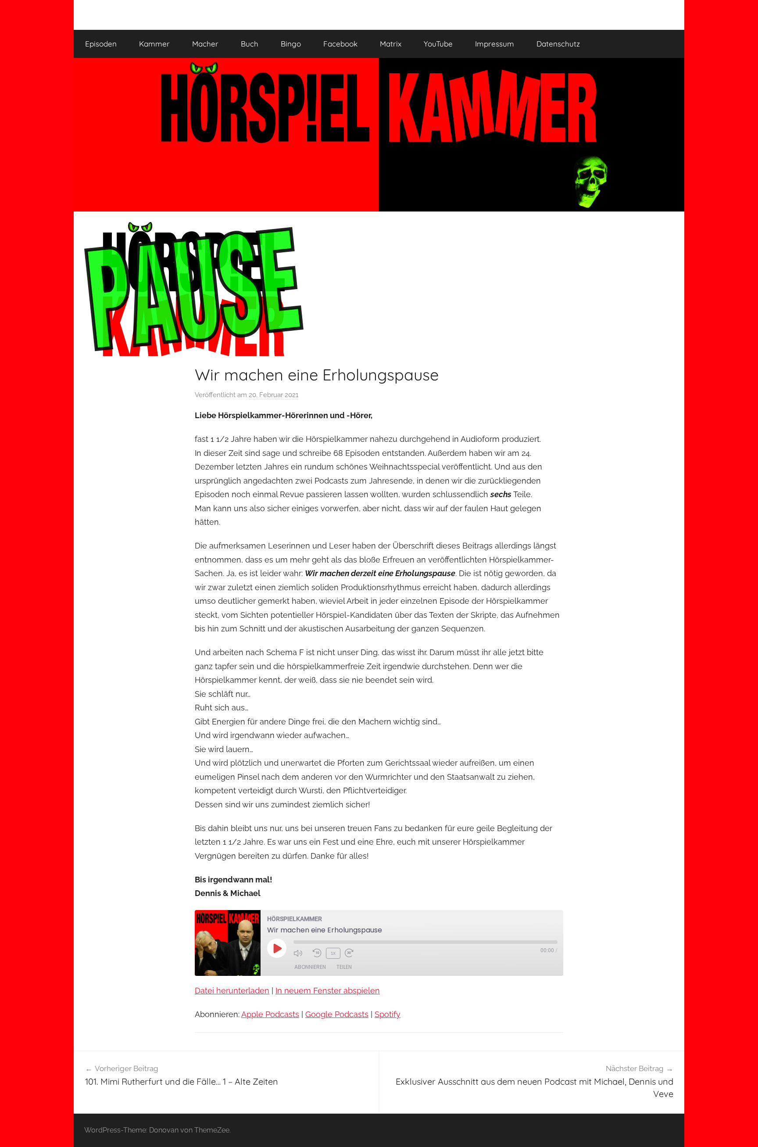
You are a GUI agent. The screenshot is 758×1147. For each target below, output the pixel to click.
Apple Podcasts (270, 1014)
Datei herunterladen (232, 990)
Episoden (101, 43)
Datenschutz (558, 43)
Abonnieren (310, 967)
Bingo (291, 43)
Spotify (387, 1014)
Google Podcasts (336, 1014)
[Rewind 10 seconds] (317, 953)
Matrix (390, 43)
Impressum (494, 43)
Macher (205, 43)
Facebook (340, 43)
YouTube (438, 43)
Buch (249, 43)
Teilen (344, 967)
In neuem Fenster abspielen (327, 990)
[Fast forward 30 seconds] (352, 953)
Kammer (154, 43)
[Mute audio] (300, 953)
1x (333, 953)
